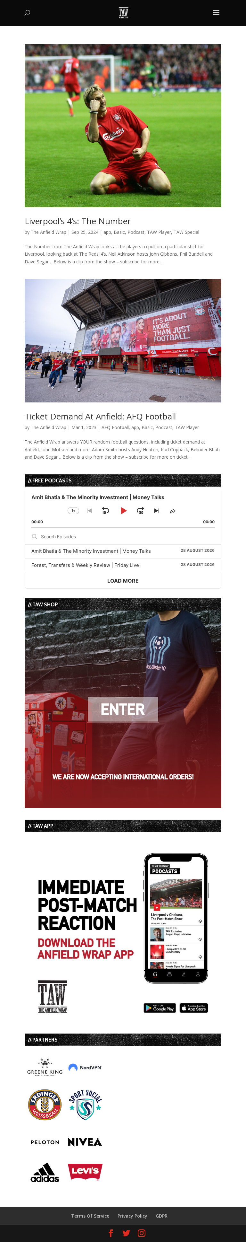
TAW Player (159, 232)
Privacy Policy (132, 1216)
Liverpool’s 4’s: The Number (78, 221)
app (107, 232)
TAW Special (186, 232)
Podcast (135, 232)
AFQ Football (115, 427)
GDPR (162, 1216)
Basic (119, 232)
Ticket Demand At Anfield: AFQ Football (100, 416)
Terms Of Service (90, 1216)
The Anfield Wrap (48, 232)
